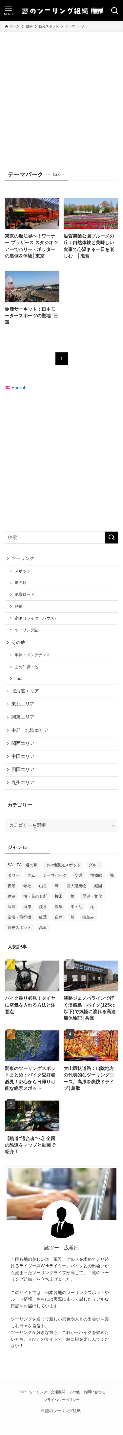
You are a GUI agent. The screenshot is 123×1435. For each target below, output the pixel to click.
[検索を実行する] (111, 538)
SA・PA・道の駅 (22, 865)
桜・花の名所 (35, 896)
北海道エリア (25, 690)
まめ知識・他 (26, 667)
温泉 (59, 906)
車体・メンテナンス (32, 655)
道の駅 (21, 582)
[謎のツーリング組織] (61, 10)
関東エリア (22, 717)
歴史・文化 (92, 896)
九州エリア (22, 782)
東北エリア (22, 704)
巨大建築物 (76, 886)
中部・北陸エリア (29, 730)
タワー (13, 875)
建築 (11, 896)
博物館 (96, 875)
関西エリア (22, 743)
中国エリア (22, 756)
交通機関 (58, 1392)
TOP (22, 1392)
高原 (43, 927)
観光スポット (19, 927)
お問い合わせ (94, 1392)
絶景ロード (24, 594)
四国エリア (22, 769)
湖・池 (76, 906)
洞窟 (11, 906)
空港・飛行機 (19, 917)
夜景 (11, 886)
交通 (78, 875)
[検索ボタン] (115, 10)
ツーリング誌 (26, 630)
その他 (18, 642)
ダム (31, 875)
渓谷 (43, 906)
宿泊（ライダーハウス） (36, 618)
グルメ (94, 865)
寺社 (27, 886)
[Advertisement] (61, 96)
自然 (59, 917)
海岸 (27, 906)
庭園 (98, 886)
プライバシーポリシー (62, 1400)
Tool (18, 678)
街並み (88, 917)
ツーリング (22, 558)
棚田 (59, 896)
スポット (23, 571)
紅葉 (43, 917)
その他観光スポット (63, 865)
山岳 (43, 886)
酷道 (19, 606)
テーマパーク (55, 875)
